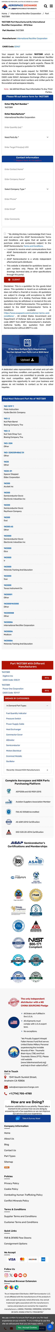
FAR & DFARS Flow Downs (17, 1237)
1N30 (6, 462)
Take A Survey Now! (31, 1118)
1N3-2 (7, 418)
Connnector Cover (14, 734)
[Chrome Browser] (6, 1287)
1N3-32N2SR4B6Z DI (14, 452)
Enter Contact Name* (14, 166)
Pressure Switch (13, 718)
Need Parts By (11, 134)
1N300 (7, 483)
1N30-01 (8, 471)
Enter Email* (10, 205)
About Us (9, 1138)
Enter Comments (12, 215)
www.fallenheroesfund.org (33, 1062)
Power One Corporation (13, 689)
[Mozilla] (11, 1287)
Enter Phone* (10, 196)
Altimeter (10, 740)
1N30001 (8, 594)
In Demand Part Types (16, 705)
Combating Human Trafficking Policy (23, 1194)
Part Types (9, 1156)
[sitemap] (6, 1167)
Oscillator (10, 761)
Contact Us (10, 1150)
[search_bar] (45, 6)
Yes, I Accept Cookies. (27, 1327)
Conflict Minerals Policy (16, 1200)
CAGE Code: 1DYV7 (11, 693)
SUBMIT (15, 279)
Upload (26, 359)
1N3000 (7, 536)
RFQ (47, 678)
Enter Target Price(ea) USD (17, 144)
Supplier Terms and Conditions (20, 1216)
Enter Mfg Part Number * (16, 104)
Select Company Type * (15, 186)
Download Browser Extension (20, 1281)
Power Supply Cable (15, 724)
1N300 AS (8, 526)
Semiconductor (13, 745)
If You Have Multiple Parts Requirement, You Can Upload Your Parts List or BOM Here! (27, 350)
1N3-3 (7, 431)
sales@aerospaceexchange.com (24, 1087)
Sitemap (8, 1162)
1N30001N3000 (11, 604)
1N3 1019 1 (9, 406)
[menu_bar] (51, 6)
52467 (17, 46)
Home (4, 13)
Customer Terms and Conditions (21, 1222)
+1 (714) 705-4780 (20, 1093)
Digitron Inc (8, 676)
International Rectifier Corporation (26, 13)
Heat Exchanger (13, 729)
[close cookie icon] (52, 1323)
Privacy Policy (11, 1183)
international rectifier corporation (32, 38)
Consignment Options (15, 1243)
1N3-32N (8, 443)
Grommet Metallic (14, 756)
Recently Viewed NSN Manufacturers (23, 770)
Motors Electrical (13, 751)
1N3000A (8, 622)
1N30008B (9, 613)
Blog (6, 1144)
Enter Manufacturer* (15, 114)
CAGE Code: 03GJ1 (11, 680)
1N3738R (6, 672)
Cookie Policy (11, 1189)
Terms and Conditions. (33, 246)
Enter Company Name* (15, 176)
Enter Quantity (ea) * (14, 124)
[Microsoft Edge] (16, 1287)
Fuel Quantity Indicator (16, 713)
